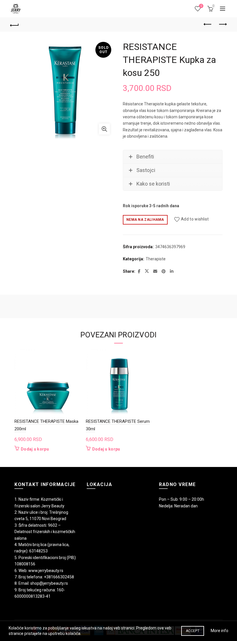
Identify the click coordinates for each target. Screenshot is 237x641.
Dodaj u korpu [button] (35, 449)
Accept (192, 631)
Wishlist (201, 6)
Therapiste (156, 259)
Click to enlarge (104, 129)
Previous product (208, 24)
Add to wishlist (195, 219)
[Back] (15, 24)
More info (219, 630)
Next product (222, 24)
